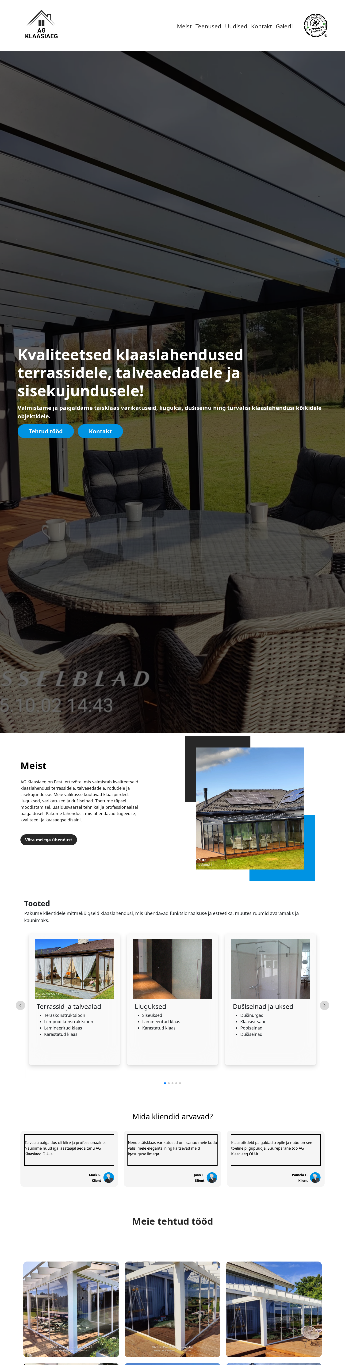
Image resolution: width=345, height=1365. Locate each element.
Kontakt (261, 26)
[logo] (41, 24)
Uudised (236, 26)
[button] (165, 1083)
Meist (184, 26)
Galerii (284, 26)
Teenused (208, 26)
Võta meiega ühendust (48, 840)
